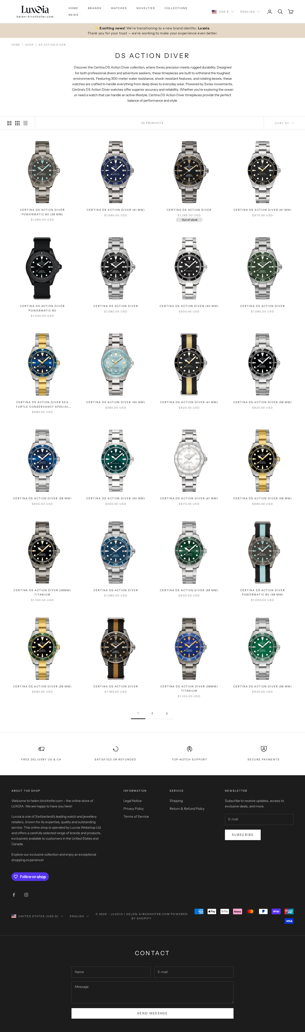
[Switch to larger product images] (9, 123)
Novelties (146, 8)
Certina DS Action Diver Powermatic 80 (42, 308)
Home (73, 8)
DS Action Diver (52, 44)
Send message (152, 1013)
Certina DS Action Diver (189, 209)
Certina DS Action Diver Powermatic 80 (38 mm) (42, 212)
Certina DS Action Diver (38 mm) (262, 402)
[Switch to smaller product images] (17, 123)
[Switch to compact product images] (25, 123)
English (247, 11)
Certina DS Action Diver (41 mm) (116, 209)
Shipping (176, 801)
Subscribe (243, 835)
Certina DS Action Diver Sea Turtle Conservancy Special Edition (42, 405)
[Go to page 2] (167, 713)
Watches (119, 8)
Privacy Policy (133, 808)
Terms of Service (136, 816)
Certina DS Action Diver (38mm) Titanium (42, 592)
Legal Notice (132, 801)
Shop (29, 44)
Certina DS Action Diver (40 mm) (189, 306)
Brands (95, 8)
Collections (176, 8)
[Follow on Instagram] (26, 894)
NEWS (74, 14)
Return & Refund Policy (187, 808)
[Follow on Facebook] (13, 894)
